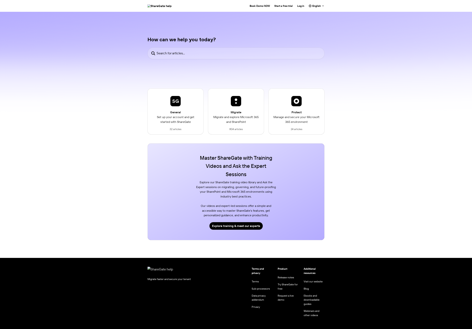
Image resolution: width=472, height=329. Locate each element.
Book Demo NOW (260, 6)
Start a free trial (283, 6)
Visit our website (313, 281)
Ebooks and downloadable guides (312, 300)
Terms (255, 281)
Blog (306, 288)
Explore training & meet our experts (236, 226)
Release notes (286, 277)
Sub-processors (261, 288)
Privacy (256, 307)
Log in (300, 6)
